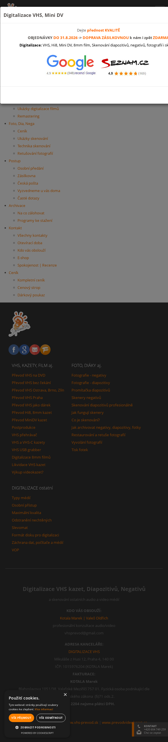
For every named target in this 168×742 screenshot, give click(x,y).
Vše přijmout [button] (21, 718)
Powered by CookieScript (37, 733)
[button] (37, 727)
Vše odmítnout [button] (51, 718)
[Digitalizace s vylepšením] (125, 65)
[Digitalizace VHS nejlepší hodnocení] (71, 65)
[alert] (37, 714)
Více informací (44, 709)
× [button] (65, 694)
